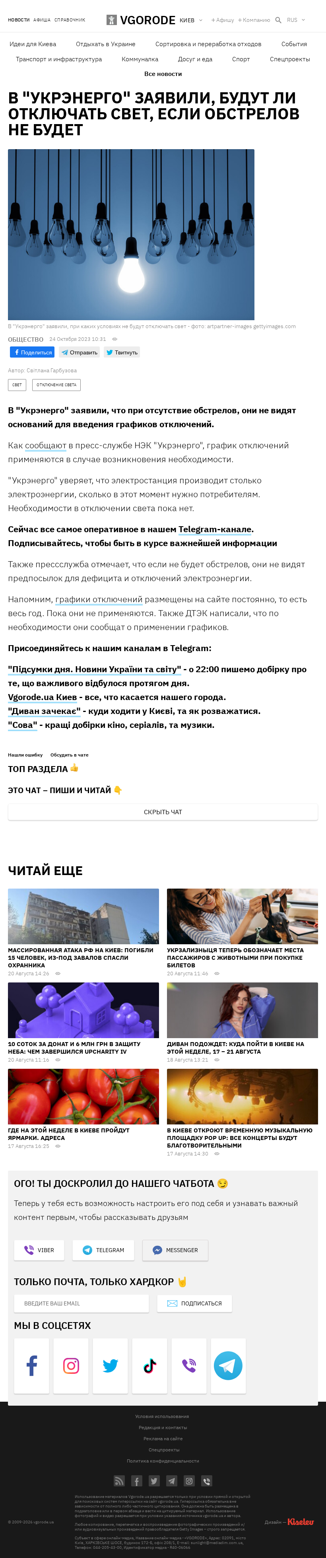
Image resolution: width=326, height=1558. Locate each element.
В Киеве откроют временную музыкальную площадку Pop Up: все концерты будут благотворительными (239, 1137)
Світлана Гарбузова (52, 370)
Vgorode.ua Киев (42, 696)
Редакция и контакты (163, 1427)
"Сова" (22, 724)
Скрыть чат (163, 812)
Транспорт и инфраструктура (59, 59)
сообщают (45, 445)
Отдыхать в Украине (106, 44)
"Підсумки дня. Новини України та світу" (94, 669)
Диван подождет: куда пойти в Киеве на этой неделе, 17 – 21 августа (235, 1047)
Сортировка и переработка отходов (208, 44)
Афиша (41, 20)
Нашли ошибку (25, 755)
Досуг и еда (195, 59)
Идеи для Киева (33, 44)
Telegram (110, 1250)
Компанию (256, 20)
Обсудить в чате (69, 755)
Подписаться (201, 1303)
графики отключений (99, 599)
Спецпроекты (290, 59)
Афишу (225, 20)
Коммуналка (140, 59)
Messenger (182, 1250)
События (294, 44)
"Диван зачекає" (44, 710)
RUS (292, 20)
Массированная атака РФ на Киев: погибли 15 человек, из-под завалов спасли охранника (80, 957)
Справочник (69, 20)
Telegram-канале (215, 529)
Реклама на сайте (163, 1438)
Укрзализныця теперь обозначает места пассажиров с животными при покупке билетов (235, 957)
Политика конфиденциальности (163, 1461)
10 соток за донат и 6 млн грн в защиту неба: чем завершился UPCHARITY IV (74, 1047)
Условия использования (162, 1416)
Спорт (241, 59)
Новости (18, 20)
